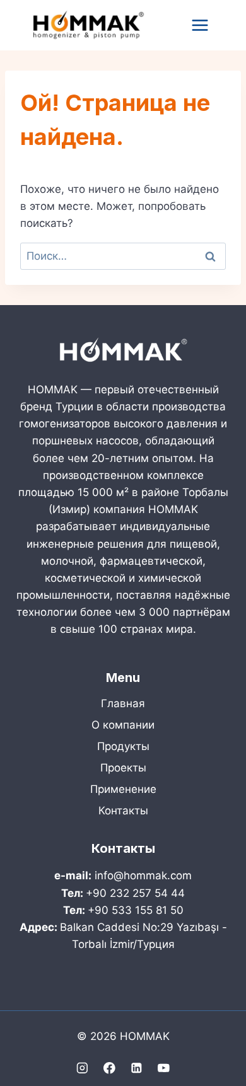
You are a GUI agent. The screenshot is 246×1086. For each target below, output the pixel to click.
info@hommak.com (143, 875)
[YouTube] (163, 1068)
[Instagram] (82, 1068)
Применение (123, 789)
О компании (123, 725)
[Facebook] (109, 1068)
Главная (123, 703)
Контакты (123, 810)
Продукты (123, 746)
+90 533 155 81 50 (136, 910)
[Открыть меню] (199, 25)
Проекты (123, 767)
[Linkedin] (136, 1068)
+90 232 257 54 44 (135, 893)
